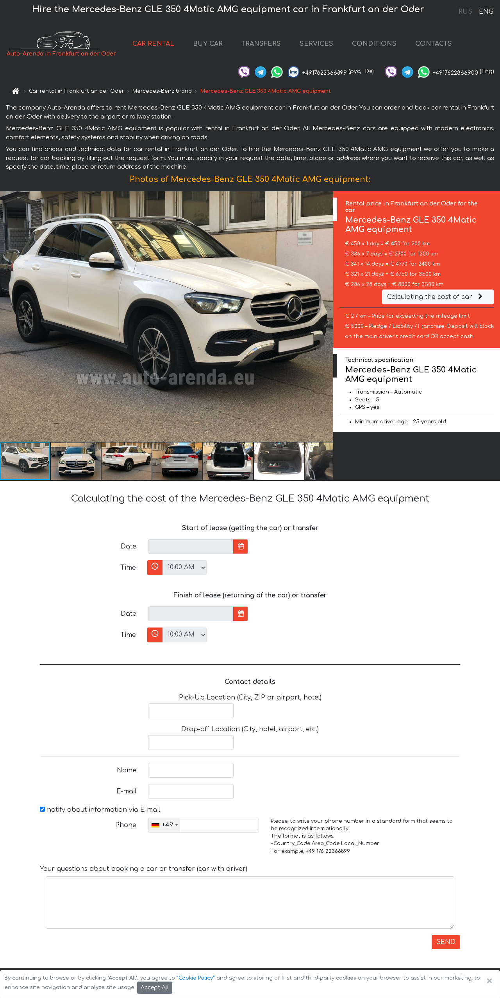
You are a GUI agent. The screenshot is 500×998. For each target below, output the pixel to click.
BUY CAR (208, 43)
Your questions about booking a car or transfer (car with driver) (143, 868)
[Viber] (244, 71)
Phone (125, 825)
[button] (76, 461)
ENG (486, 11)
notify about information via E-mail (102, 809)
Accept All (155, 988)
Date (128, 546)
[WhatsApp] (277, 71)
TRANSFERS (261, 43)
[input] (191, 546)
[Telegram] (260, 71)
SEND (445, 942)
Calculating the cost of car (430, 296)
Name (126, 770)
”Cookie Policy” (196, 978)
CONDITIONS (374, 43)
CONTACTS (433, 43)
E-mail (126, 791)
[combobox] (164, 825)
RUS (465, 11)
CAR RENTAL (153, 43)
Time (128, 567)
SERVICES (316, 43)
